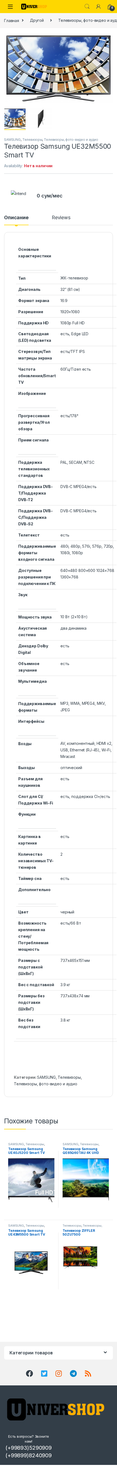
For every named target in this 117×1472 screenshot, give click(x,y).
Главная (11, 20)
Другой (37, 20)
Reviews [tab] (61, 217)
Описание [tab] (16, 217)
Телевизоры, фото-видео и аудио (71, 140)
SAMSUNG (12, 140)
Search (87, 7)
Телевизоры (32, 140)
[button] (108, 40)
